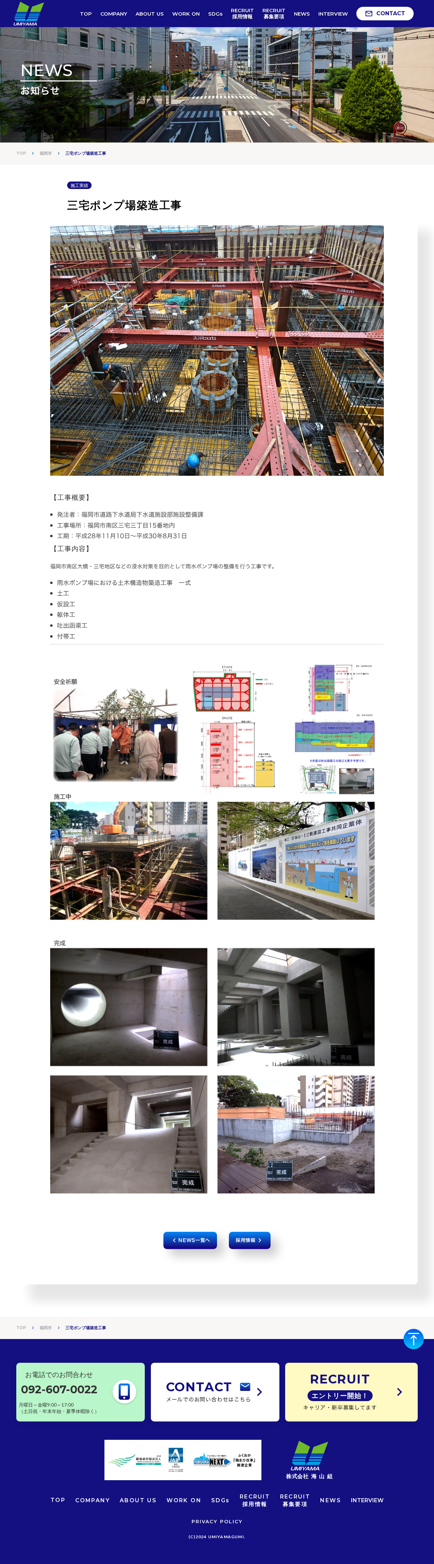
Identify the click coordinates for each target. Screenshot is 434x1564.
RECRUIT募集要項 (295, 1500)
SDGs (220, 1500)
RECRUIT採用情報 (255, 1500)
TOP (21, 153)
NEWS (330, 1500)
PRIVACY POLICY (217, 1522)
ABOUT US (138, 1500)
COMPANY (92, 1500)
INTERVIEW (367, 1500)
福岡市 (46, 153)
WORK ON (183, 1500)
